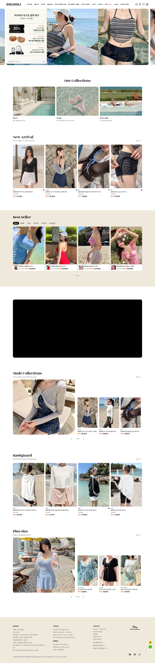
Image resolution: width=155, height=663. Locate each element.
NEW (43, 4)
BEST (36, 4)
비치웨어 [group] (44, 223)
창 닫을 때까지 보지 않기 (13, 61)
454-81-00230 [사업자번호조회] (29, 635)
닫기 (44, 61)
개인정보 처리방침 (97, 631)
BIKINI (50, 4)
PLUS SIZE (85, 4)
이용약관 (95, 634)
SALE (116, 4)
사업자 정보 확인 (97, 639)
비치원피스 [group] (52, 223)
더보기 (138, 141)
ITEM (100, 4)
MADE (29, 4)
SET (108, 4)
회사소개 (95, 629)
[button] (71, 62)
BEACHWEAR (60, 4)
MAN (94, 4)
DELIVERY (125, 4)
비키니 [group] (29, 223)
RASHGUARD (73, 4)
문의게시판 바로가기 (98, 645)
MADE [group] (22, 223)
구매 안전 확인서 (97, 637)
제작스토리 (103, 629)
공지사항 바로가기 (97, 642)
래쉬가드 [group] (36, 223)
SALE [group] (16, 223)
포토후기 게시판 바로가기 (99, 648)
